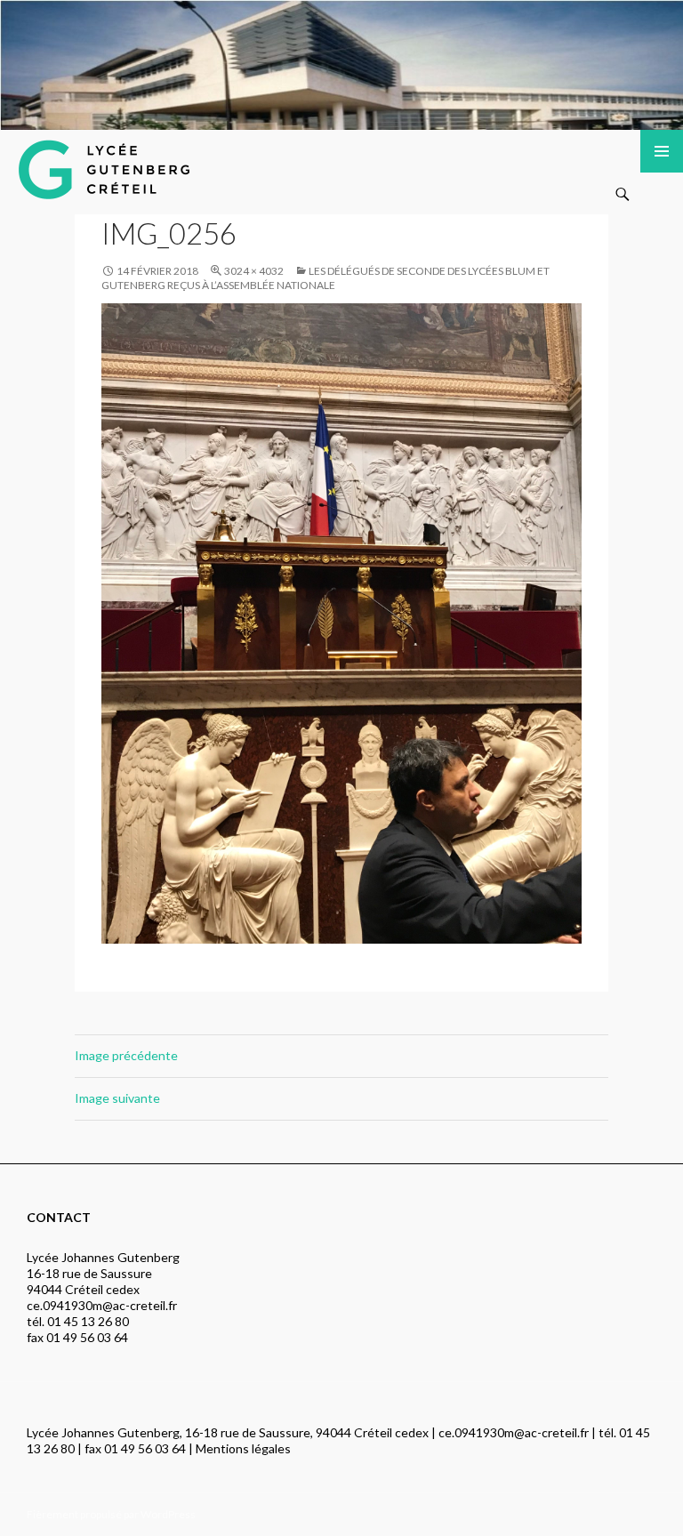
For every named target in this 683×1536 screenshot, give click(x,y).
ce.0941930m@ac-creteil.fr (102, 1305)
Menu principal (661, 151)
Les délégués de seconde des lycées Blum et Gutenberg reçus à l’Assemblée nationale (325, 278)
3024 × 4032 (254, 270)
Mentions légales (243, 1448)
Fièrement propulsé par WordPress (111, 1514)
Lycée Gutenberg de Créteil (125, 165)
